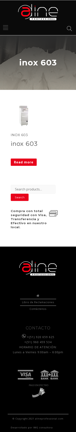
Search (20, 197)
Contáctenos (38, 309)
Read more (23, 162)
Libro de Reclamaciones (38, 302)
